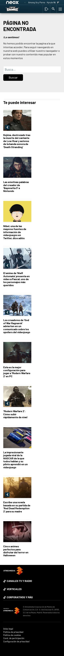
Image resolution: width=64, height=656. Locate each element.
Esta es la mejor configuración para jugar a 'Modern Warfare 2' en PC (16, 372)
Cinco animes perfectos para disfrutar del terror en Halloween (15, 551)
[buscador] (53, 9)
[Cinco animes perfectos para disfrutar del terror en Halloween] (17, 532)
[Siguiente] (58, 2)
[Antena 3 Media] (11, 611)
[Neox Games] (15, 9)
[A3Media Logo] (13, 573)
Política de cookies (12, 635)
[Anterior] (24, 2)
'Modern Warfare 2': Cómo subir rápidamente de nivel (15, 414)
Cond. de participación (13, 638)
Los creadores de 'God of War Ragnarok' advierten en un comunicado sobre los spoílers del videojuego (16, 326)
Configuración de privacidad (16, 641)
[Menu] (60, 9)
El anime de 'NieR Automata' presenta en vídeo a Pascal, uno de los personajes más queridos (16, 279)
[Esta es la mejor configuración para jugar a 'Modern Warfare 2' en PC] (17, 352)
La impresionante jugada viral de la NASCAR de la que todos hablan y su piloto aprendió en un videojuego (15, 460)
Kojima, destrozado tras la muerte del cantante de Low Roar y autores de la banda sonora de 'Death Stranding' (16, 141)
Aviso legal (8, 629)
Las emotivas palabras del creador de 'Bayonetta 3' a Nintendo (16, 186)
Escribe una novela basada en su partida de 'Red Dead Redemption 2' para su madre (16, 507)
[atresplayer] (46, 9)
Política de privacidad (13, 632)
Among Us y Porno (36, 2)
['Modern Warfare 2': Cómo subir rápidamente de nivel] (17, 396)
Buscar (13, 77)
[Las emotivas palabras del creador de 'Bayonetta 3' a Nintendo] (17, 167)
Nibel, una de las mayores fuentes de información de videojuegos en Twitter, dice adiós (14, 232)
